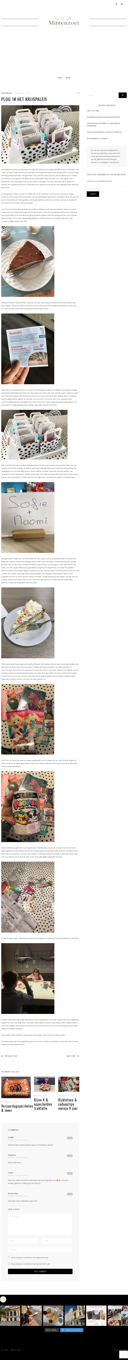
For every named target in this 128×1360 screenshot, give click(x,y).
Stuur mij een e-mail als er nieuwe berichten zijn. (30, 1264)
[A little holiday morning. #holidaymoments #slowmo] (53, 1316)
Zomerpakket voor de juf (97, 138)
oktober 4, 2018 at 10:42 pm (18, 1140)
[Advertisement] (64, 54)
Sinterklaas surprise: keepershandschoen (103, 117)
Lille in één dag (93, 111)
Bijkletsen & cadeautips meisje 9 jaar (68, 1104)
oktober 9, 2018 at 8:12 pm (17, 1196)
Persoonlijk (6, 93)
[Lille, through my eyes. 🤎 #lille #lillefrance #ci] (75, 1316)
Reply (70, 1138)
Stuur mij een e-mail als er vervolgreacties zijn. (29, 1258)
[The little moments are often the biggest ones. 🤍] (32, 1316)
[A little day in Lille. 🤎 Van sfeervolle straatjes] (96, 1316)
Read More (14, 1087)
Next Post (71, 1056)
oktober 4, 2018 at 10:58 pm (18, 1158)
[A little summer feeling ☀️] (118, 1316)
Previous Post (11, 1056)
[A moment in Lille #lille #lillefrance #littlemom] (10, 1316)
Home (60, 77)
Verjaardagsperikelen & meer (17, 1108)
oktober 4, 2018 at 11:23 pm (18, 1175)
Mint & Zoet (16, 1350)
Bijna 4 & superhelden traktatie (43, 1104)
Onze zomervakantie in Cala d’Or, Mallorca (104, 132)
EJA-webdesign (120, 1350)
